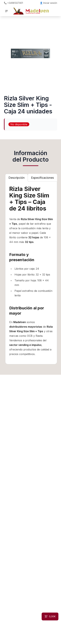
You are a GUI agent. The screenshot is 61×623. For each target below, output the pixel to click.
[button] (6, 11)
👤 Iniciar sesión (48, 2)
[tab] (16, 178)
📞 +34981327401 (13, 2)
